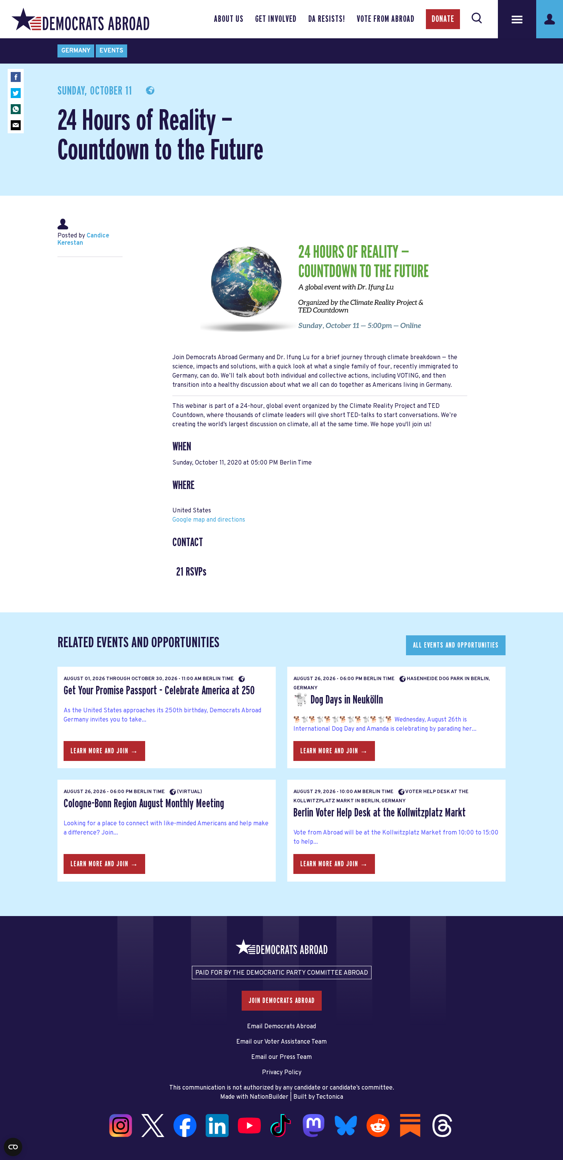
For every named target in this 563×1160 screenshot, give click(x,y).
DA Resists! (326, 19)
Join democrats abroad (282, 1001)
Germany (75, 51)
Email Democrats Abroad (281, 1027)
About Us (229, 19)
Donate (443, 19)
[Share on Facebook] (16, 77)
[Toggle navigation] (517, 19)
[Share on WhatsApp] (16, 109)
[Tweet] (16, 93)
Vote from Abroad (385, 19)
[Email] (16, 125)
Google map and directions (208, 520)
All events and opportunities (456, 645)
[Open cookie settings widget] (13, 1147)
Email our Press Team (281, 1057)
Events (111, 51)
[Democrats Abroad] (80, 19)
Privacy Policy (281, 1073)
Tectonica (329, 1097)
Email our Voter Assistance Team (281, 1042)
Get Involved (275, 19)
